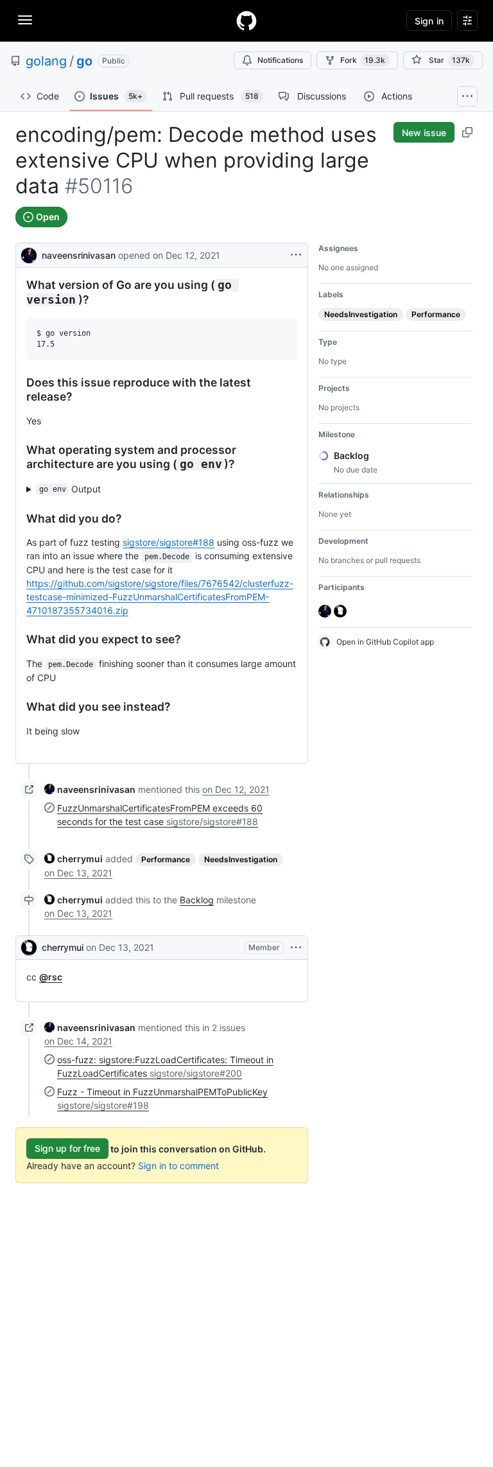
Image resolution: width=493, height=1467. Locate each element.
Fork (362, 60)
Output (70, 488)
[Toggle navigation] (25, 20)
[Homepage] (246, 20)
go (84, 61)
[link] (89, 789)
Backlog (197, 899)
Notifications (280, 60)
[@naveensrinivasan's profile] (29, 253)
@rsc (50, 976)
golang (46, 61)
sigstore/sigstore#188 (168, 542)
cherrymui (62, 947)
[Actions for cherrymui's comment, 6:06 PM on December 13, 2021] (296, 948)
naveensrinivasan (79, 255)
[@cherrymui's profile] (29, 947)
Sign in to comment (178, 1165)
